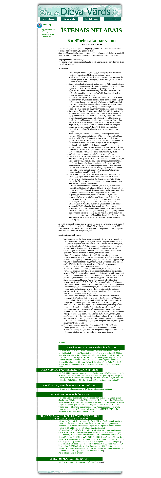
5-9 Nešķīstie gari (65, 435)
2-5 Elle (82, 380)
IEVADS (62, 343)
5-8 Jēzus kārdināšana (67, 430)
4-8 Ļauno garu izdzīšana (75, 405)
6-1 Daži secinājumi (66, 462)
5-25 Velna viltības (110, 444)
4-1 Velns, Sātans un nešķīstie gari (72, 398)
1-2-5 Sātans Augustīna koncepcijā (105, 360)
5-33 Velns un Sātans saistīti (92, 450)
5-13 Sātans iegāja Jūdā (82, 437)
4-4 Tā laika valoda (73, 400)
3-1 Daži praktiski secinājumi (70, 389)
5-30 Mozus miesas (94, 448)
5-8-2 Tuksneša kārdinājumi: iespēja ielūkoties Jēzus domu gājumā (96, 432)
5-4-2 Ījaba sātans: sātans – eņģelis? (82, 426)
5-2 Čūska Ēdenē (94, 421)
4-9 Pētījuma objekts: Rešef (97, 405)
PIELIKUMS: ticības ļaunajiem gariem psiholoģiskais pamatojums (88, 410)
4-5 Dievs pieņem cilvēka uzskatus (96, 400)
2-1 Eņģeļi (62, 373)
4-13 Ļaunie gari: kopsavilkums (88, 409)
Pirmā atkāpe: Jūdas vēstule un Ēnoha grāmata (86, 373)
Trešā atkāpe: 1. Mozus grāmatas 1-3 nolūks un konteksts (90, 376)
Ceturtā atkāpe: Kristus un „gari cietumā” (102, 380)
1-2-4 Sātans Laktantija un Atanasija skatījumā (89, 358)
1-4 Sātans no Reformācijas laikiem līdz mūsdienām (94, 362)
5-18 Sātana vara (103, 439)
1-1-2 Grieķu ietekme (104, 353)
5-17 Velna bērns (88, 439)
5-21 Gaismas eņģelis (94, 441)
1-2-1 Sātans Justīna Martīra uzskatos (92, 355)
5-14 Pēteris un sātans (101, 437)
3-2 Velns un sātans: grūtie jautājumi (97, 389)
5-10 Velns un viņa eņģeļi (84, 435)
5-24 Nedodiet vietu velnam (91, 444)
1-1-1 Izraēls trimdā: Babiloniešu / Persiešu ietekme (90, 352)
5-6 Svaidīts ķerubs (72, 428)
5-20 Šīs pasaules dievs (75, 441)
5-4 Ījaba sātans (70, 423)
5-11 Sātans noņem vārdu (105, 435)
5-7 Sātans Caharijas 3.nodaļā (93, 428)
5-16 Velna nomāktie (72, 439)
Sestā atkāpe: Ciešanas (85, 462)
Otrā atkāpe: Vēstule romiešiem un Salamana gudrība (88, 375)
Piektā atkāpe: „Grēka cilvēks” (70, 453)
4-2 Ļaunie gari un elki (96, 398)
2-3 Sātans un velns (100, 378)
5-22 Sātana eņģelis (112, 441)
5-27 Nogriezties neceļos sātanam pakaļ (84, 446)
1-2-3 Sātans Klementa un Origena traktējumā (97, 357)
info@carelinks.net (47, 30)
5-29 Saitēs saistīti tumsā (75, 448)
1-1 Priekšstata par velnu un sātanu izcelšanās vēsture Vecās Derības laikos (88, 351)
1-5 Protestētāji (88, 364)
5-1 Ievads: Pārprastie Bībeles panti (72, 421)
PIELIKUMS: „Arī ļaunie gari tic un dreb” (85, 402)
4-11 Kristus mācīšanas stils (80, 407)
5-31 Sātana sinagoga (111, 448)
